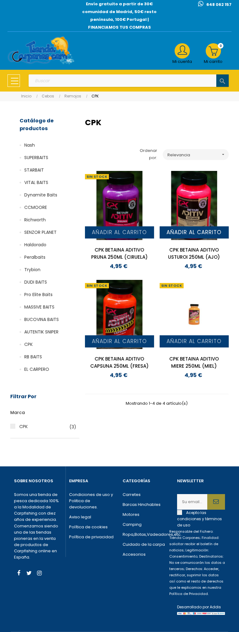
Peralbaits (34, 257)
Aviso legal (80, 517)
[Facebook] (18, 573)
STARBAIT (34, 170)
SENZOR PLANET (40, 232)
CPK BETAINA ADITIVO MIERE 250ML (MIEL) (194, 362)
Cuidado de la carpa (144, 544)
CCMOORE (35, 207)
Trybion (32, 269)
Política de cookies (88, 527)
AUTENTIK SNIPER (41, 332)
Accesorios (134, 554)
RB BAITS (33, 357)
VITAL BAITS (36, 182)
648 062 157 (219, 4)
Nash (29, 145)
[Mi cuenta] (182, 51)
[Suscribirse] (216, 502)
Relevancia (196, 155)
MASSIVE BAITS (39, 307)
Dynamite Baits (40, 195)
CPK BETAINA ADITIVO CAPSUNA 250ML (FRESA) (119, 362)
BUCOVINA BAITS (41, 319)
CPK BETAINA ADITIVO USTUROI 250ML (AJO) (194, 253)
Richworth (35, 220)
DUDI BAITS (35, 282)
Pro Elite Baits (38, 294)
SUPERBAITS (36, 157)
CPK (28, 344)
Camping (132, 524)
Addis (215, 607)
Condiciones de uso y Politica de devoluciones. (91, 501)
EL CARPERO (36, 369)
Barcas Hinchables (142, 504)
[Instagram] (39, 573)
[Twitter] (29, 573)
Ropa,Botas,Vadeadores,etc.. (147, 534)
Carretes (132, 495)
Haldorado (35, 245)
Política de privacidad (91, 537)
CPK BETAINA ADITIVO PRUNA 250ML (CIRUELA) (119, 253)
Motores (131, 514)
